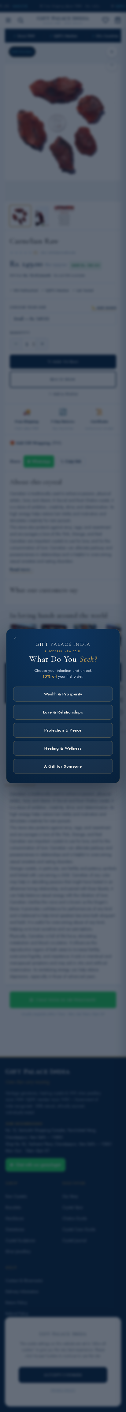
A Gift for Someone (63, 766)
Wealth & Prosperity (63, 694)
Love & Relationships (63, 712)
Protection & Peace (62, 730)
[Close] (15, 638)
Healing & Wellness (62, 748)
